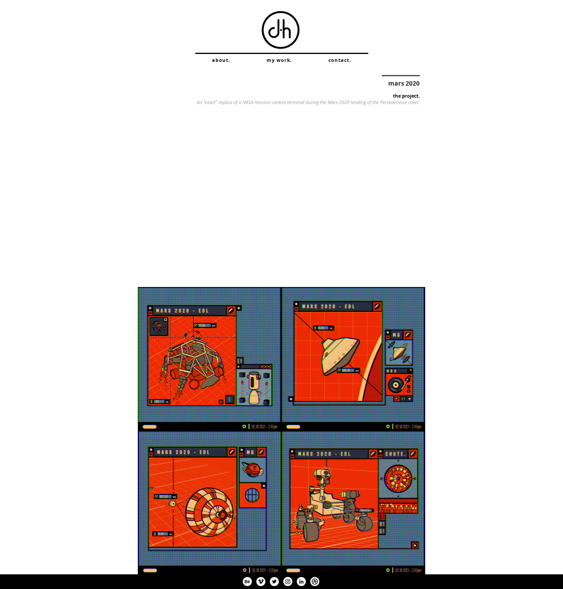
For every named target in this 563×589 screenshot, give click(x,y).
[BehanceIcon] (247, 581)
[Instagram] (287, 581)
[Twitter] (274, 581)
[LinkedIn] (301, 581)
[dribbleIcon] (314, 581)
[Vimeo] (260, 581)
